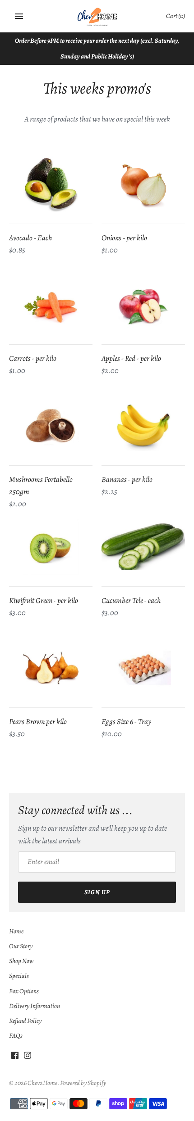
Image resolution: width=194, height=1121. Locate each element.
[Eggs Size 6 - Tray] (143, 668)
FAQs (16, 1035)
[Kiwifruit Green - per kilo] (50, 547)
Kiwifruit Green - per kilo (43, 600)
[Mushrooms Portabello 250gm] (50, 426)
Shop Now (21, 960)
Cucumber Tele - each (131, 600)
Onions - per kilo (124, 238)
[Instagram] (27, 1057)
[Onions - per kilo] (143, 184)
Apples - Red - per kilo (131, 358)
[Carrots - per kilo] (50, 305)
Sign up (97, 892)
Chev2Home (42, 1082)
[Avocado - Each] (50, 184)
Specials (19, 975)
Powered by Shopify (83, 1082)
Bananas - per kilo (127, 479)
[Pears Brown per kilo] (50, 668)
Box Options (24, 990)
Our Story (20, 945)
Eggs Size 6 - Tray (126, 721)
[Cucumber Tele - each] (143, 547)
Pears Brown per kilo (38, 721)
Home (16, 931)
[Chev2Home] (97, 16)
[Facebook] (14, 1057)
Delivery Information (34, 1005)
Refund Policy (25, 1020)
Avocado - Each (30, 238)
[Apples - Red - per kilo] (143, 305)
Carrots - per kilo (32, 358)
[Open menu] (19, 16)
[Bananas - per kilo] (143, 426)
